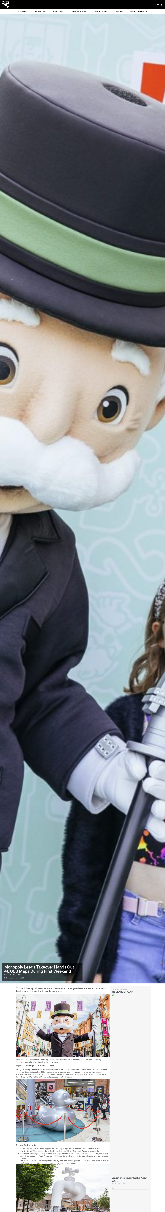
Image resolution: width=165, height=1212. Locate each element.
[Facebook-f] (162, 5)
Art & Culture (40, 11)
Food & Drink (22, 11)
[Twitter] (158, 5)
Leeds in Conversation (138, 11)
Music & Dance (58, 11)
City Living (119, 11)
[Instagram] (154, 5)
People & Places (101, 11)
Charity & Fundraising (79, 11)
